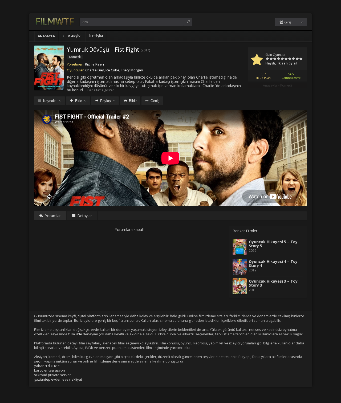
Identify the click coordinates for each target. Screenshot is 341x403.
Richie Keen (94, 64)
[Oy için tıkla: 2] (271, 59)
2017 (145, 50)
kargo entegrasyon (49, 370)
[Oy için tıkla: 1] (267, 59)
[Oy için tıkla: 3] (275, 59)
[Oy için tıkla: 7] (289, 59)
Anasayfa (46, 36)
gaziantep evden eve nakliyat (58, 379)
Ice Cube (112, 70)
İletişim (96, 36)
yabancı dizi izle (47, 365)
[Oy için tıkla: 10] (301, 59)
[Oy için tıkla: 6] (286, 59)
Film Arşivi (72, 36)
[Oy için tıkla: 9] (297, 59)
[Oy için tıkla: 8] (293, 59)
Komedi (286, 85)
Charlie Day (94, 70)
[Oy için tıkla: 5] (282, 59)
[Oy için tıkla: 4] (278, 59)
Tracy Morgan (132, 70)
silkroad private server (52, 374)
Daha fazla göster (100, 90)
